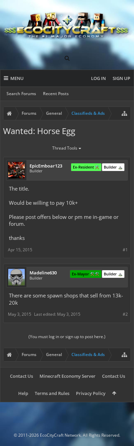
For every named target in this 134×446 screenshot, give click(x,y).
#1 (125, 249)
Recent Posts (56, 94)
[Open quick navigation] (124, 113)
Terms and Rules (52, 393)
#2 (125, 314)
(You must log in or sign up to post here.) (67, 336)
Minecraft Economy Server (68, 376)
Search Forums (21, 94)
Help (23, 393)
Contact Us (21, 376)
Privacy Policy (90, 393)
